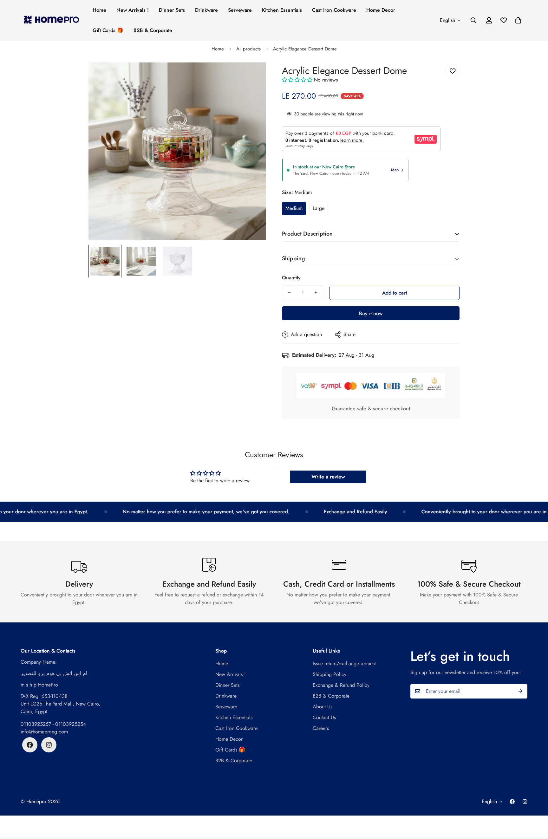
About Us (322, 706)
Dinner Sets (172, 10)
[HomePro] (51, 20)
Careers (321, 728)
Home (99, 10)
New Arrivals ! (132, 10)
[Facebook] (29, 744)
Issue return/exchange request (344, 663)
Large (318, 208)
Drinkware (206, 10)
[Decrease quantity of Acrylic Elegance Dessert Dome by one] (289, 293)
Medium (294, 208)
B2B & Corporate (153, 30)
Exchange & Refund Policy (341, 685)
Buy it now (370, 313)
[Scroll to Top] (535, 804)
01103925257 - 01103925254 (53, 724)
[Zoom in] (252, 76)
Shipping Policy (329, 674)
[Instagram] (48, 744)
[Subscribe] (520, 691)
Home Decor (380, 10)
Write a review (328, 476)
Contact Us (324, 717)
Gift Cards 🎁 (108, 30)
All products (248, 48)
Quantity (291, 277)
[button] (518, 20)
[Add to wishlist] (452, 71)
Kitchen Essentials (282, 10)
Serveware (240, 10)
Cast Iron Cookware (334, 10)
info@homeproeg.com (44, 731)
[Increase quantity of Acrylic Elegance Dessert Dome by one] (316, 293)
